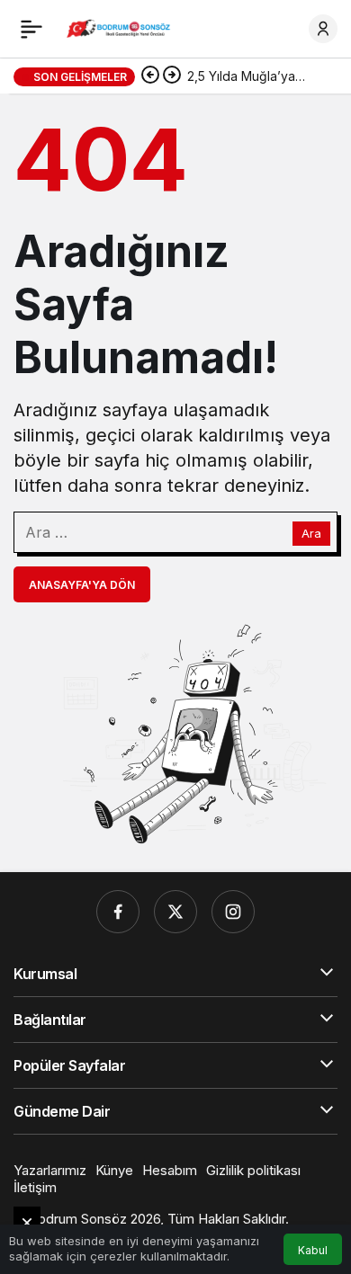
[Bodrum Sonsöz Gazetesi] (120, 27)
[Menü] (32, 29)
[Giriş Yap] (323, 28)
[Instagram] (233, 911)
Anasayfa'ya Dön (82, 585)
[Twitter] (175, 911)
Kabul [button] (313, 1250)
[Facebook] (118, 911)
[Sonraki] (172, 76)
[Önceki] (150, 76)
